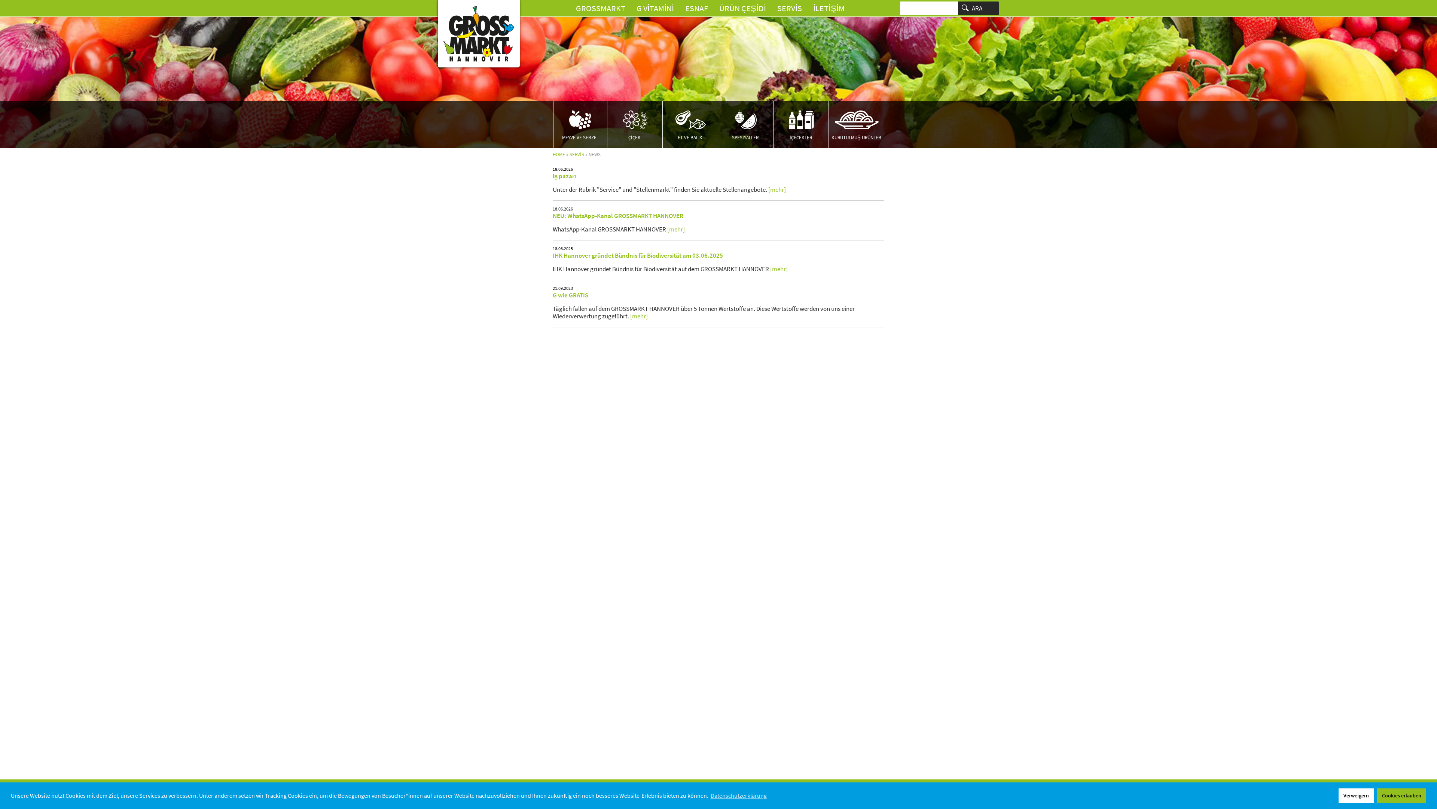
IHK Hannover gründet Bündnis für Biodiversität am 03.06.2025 (638, 255)
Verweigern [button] (1356, 795)
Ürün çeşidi (742, 8)
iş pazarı (564, 176)
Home (559, 154)
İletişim (829, 8)
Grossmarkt (600, 8)
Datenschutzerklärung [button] (739, 795)
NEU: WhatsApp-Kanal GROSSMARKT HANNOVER (618, 216)
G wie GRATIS (570, 295)
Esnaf (696, 8)
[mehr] (777, 189)
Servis (789, 8)
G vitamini (655, 8)
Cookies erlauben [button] (1401, 795)
